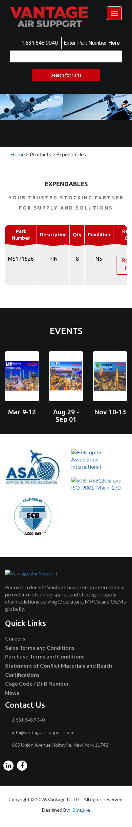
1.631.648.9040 (39, 43)
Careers (15, 638)
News (12, 692)
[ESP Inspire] (81, 810)
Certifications (22, 674)
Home (17, 154)
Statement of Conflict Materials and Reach (58, 665)
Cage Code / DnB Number (37, 683)
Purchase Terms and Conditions (45, 656)
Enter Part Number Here (92, 43)
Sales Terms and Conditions (39, 647)
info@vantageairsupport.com (42, 732)
